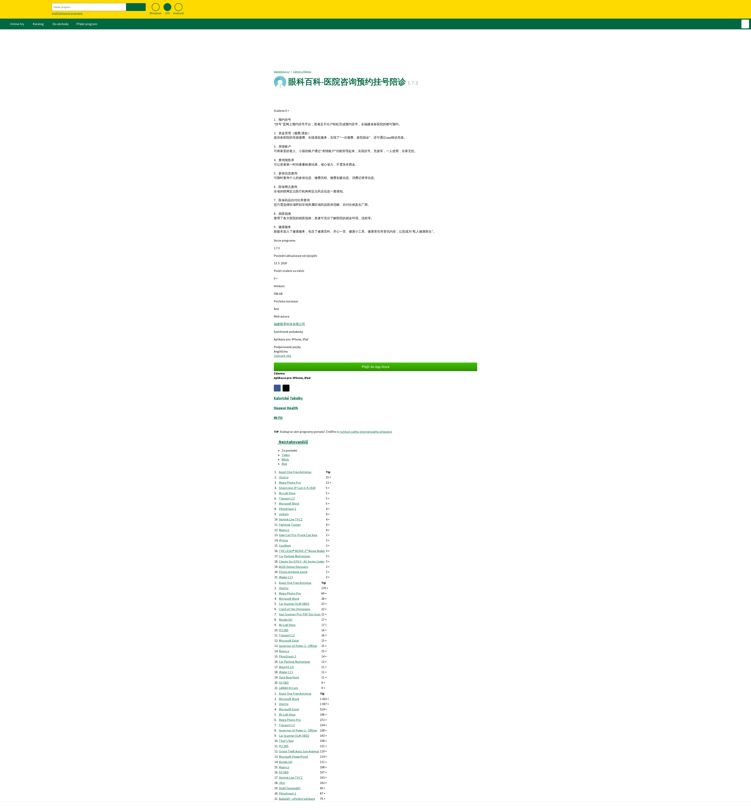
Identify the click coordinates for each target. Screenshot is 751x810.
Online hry (17, 24)
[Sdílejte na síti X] (286, 388)
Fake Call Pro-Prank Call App (298, 535)
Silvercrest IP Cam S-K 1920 (297, 488)
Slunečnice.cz (282, 71)
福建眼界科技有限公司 (289, 324)
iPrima (283, 540)
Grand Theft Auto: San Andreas (299, 751)
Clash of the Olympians (294, 609)
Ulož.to (283, 477)
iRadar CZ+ (286, 577)
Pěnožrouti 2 (287, 509)
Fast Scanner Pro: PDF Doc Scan (300, 614)
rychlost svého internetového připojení (365, 432)
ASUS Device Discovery (293, 567)
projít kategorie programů (67, 13)
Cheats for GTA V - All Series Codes (301, 561)
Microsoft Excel (289, 640)
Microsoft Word (289, 503)
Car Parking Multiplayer (294, 556)
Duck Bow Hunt (289, 677)
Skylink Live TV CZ (291, 519)
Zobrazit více (282, 356)
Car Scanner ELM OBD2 (294, 604)
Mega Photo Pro (290, 482)
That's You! (286, 741)
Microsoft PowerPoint (293, 757)
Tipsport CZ (287, 498)
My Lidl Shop (287, 493)
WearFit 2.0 (286, 667)
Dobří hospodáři (289, 788)
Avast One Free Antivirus (295, 472)
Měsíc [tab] (285, 459)
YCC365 (283, 630)
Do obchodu (60, 24)
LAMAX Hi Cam (288, 688)
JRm (282, 783)
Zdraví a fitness (302, 71)
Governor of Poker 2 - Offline (298, 646)
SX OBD (284, 683)
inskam (284, 514)
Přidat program (86, 24)
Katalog (38, 24)
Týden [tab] (286, 455)
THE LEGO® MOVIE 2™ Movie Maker (302, 551)
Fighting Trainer (290, 525)
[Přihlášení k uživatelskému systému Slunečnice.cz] (745, 24)
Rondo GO (285, 619)
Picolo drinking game (293, 572)
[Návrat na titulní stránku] (25, 9)
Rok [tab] (284, 464)
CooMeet (285, 546)
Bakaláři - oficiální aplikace (297, 799)
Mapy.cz (284, 530)
